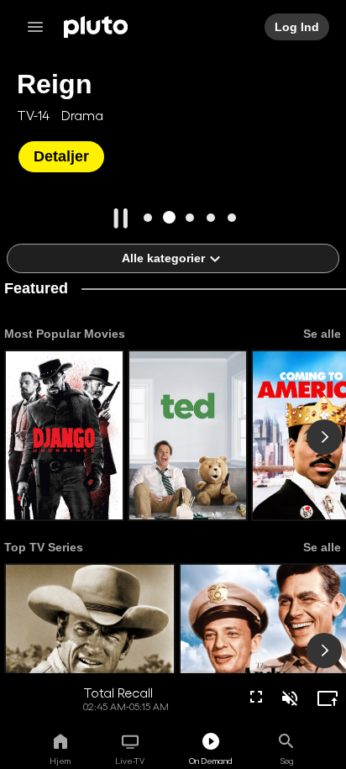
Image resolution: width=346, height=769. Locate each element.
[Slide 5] (232, 217)
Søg (286, 761)
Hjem (60, 761)
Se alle (321, 333)
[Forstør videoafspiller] (327, 698)
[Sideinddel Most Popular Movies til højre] (324, 437)
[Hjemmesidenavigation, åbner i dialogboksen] (40, 27)
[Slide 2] (169, 217)
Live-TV (129, 761)
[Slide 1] (148, 217)
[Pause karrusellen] (121, 218)
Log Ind (297, 27)
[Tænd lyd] (289, 698)
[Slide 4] (211, 217)
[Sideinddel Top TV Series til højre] (324, 650)
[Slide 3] (190, 217)
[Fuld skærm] (256, 697)
